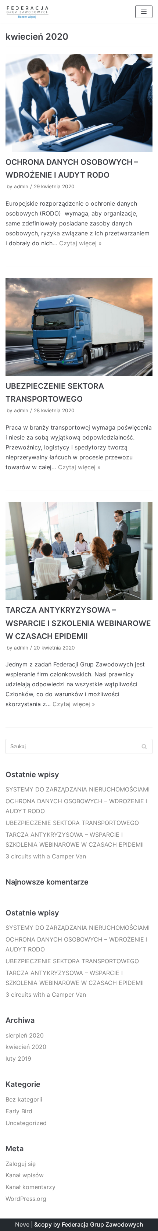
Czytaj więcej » (80, 243)
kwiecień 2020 (26, 1046)
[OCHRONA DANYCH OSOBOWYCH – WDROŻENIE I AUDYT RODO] (79, 103)
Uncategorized (26, 1123)
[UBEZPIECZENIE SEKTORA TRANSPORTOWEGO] (79, 327)
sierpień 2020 (25, 1035)
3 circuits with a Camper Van (46, 856)
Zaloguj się (21, 1163)
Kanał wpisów (25, 1175)
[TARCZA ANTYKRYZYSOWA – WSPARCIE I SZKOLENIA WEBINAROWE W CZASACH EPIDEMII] (79, 551)
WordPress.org (26, 1198)
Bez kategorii (24, 1099)
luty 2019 (18, 1058)
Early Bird (19, 1111)
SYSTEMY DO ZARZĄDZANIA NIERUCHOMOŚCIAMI (78, 789)
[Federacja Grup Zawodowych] (28, 11)
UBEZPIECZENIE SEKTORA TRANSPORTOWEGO (72, 822)
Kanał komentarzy (30, 1187)
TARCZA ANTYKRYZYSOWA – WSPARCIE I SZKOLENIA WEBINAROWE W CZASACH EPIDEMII (78, 622)
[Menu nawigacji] (143, 12)
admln (21, 186)
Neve (22, 1224)
